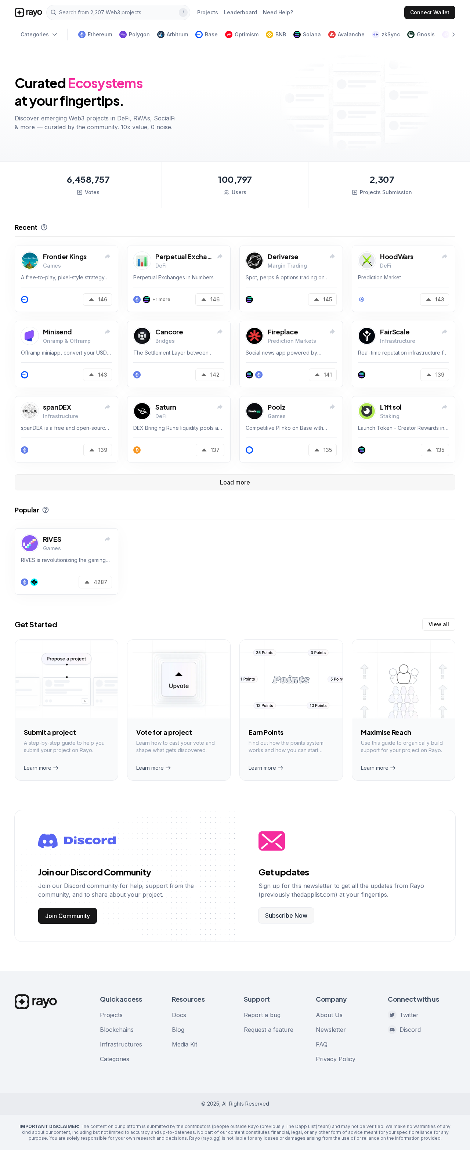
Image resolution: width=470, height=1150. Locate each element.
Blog (178, 1029)
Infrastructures (121, 1044)
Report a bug (262, 1015)
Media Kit (184, 1044)
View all (439, 624)
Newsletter (331, 1029)
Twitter (409, 1015)
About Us (329, 1015)
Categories (114, 1059)
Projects (111, 1015)
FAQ (322, 1044)
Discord (410, 1029)
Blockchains (117, 1029)
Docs (179, 1015)
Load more (235, 482)
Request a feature (268, 1029)
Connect (429, 12)
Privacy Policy (335, 1059)
